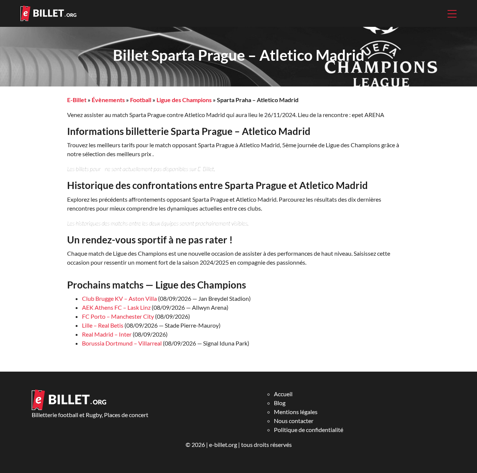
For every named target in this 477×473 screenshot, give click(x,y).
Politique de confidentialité (308, 429)
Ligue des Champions (184, 99)
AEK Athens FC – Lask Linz (116, 307)
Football (140, 99)
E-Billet (76, 99)
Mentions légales (296, 411)
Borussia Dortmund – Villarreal (122, 343)
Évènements (108, 99)
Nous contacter (293, 420)
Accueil (283, 393)
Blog (279, 402)
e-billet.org (223, 444)
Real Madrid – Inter (107, 334)
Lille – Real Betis (102, 325)
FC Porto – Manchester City (118, 316)
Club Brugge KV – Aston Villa (119, 298)
